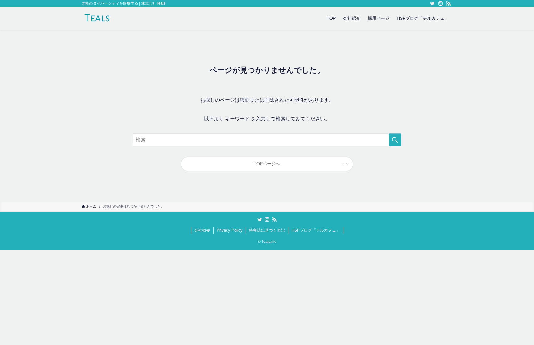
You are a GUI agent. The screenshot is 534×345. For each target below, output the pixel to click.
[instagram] (440, 3)
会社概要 (202, 230)
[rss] (448, 3)
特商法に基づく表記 (267, 230)
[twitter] (432, 3)
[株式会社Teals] (97, 18)
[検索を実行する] (395, 139)
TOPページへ (267, 163)
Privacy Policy (230, 230)
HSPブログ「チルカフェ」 (315, 230)
